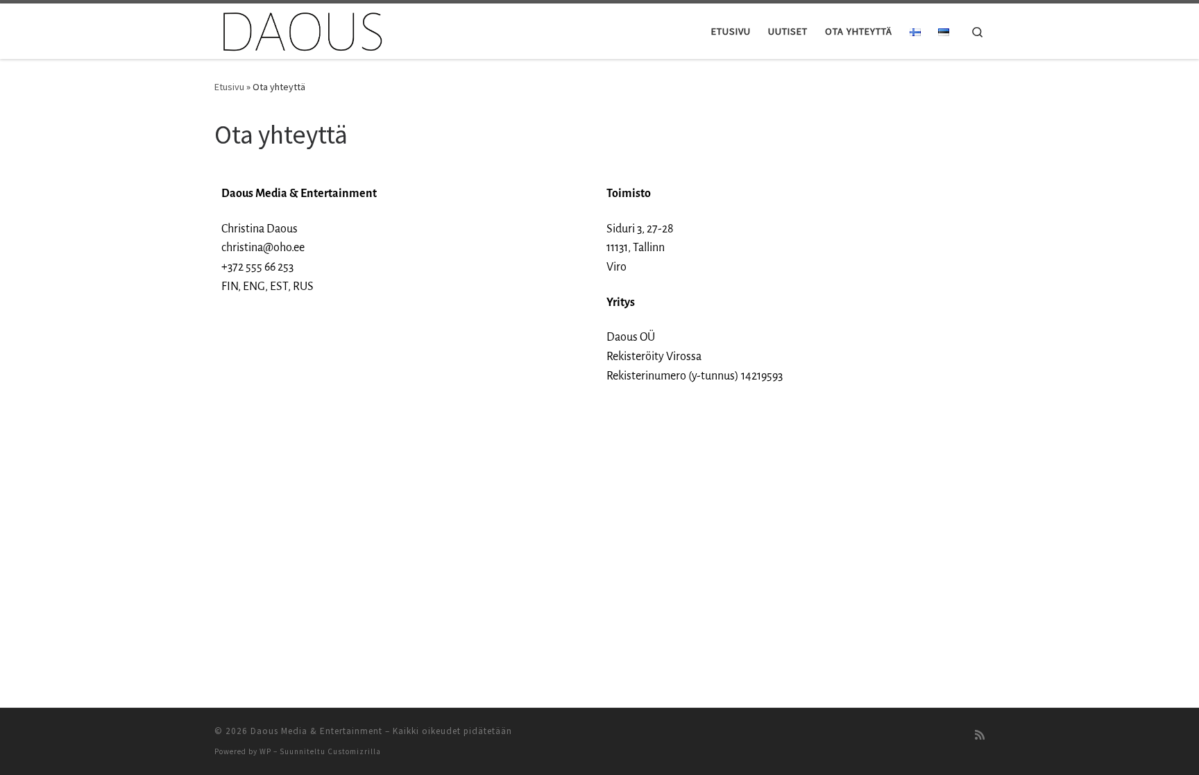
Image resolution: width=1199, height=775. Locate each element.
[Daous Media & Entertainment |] (301, 28)
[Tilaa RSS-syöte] (980, 735)
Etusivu (229, 86)
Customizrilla (354, 751)
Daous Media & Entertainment (316, 731)
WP (265, 751)
